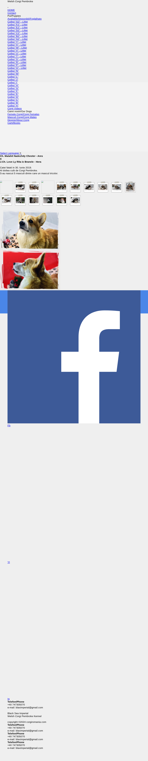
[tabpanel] (74, 166)
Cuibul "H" (13, 85)
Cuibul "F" (13, 91)
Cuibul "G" (13, 88)
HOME (11, 10)
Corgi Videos (15, 108)
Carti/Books (14, 123)
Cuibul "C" (13, 99)
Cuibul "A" (13, 105)
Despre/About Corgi (18, 120)
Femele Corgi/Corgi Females (23, 114)
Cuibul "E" (13, 94)
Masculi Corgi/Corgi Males (22, 117)
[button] (6, 192)
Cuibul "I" (13, 82)
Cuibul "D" (13, 96)
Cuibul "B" (13, 102)
